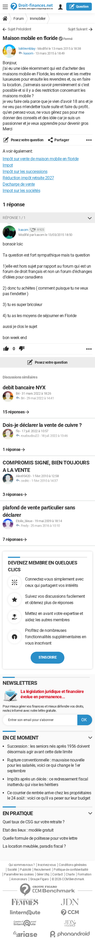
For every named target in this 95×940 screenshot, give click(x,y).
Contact (57, 874)
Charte (70, 874)
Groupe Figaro (39, 879)
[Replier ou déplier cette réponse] (90, 217)
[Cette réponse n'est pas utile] (21, 349)
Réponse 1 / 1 (14, 218)
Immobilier (38, 18)
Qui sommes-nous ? (22, 865)
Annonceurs (19, 879)
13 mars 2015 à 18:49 (50, 53)
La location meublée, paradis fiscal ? (34, 846)
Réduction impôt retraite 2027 (28, 177)
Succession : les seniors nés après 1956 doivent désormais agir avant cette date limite (48, 749)
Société (12, 869)
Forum (18, 18)
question (82, 6)
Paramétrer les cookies (19, 874)
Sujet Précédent (19, 29)
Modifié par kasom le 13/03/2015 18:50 (45, 235)
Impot (8, 165)
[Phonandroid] (70, 934)
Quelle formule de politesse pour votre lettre (40, 838)
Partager (61, 140)
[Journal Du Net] (70, 902)
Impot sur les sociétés (21, 190)
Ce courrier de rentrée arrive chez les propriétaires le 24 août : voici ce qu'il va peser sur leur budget (49, 795)
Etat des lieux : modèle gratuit (28, 830)
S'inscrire (47, 657)
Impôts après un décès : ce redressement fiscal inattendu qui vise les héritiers (47, 782)
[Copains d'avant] (25, 923)
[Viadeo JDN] (70, 923)
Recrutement (42, 869)
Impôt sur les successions (25, 171)
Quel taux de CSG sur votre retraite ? (34, 821)
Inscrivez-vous (47, 865)
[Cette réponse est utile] (6, 349)
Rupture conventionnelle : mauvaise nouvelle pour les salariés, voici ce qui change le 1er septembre (45, 766)
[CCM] (70, 912)
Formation (85, 874)
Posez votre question (27, 140)
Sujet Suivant (78, 29)
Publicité (25, 869)
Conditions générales (72, 865)
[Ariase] (25, 934)
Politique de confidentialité (71, 869)
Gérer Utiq (43, 874)
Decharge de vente (19, 184)
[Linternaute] (25, 912)
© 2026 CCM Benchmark (68, 879)
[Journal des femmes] (25, 902)
